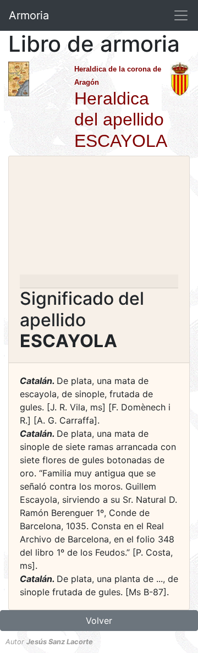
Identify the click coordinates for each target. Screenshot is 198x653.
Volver (99, 620)
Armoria (29, 15)
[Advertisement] (99, 218)
